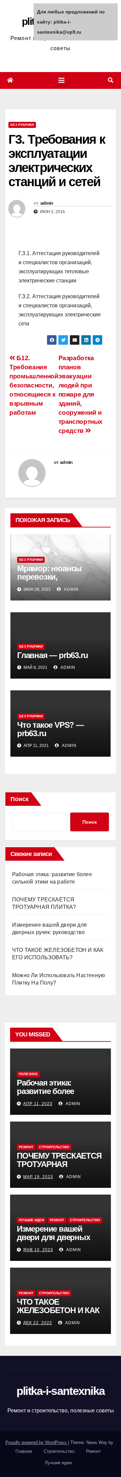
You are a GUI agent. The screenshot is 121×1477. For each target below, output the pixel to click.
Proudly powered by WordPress (36, 1442)
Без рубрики (22, 125)
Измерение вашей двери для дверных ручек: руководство (53, 1237)
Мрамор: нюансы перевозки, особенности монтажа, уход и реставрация (59, 581)
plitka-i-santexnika (60, 1390)
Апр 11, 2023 (37, 1103)
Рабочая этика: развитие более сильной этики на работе (49, 1095)
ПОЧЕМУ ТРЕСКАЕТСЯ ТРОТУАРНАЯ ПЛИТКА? (59, 1164)
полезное (28, 1074)
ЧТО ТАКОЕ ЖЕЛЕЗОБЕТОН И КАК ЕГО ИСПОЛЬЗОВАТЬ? (59, 1310)
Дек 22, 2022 (37, 1322)
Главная (23, 1451)
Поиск (19, 799)
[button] (110, 80)
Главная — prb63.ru (52, 655)
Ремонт (26, 1147)
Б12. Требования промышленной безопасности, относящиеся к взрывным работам (33, 385)
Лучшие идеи (31, 1220)
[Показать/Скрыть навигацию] (61, 80)
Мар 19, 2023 (38, 1176)
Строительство (54, 1147)
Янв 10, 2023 (38, 1249)
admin (46, 203)
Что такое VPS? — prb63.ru (50, 729)
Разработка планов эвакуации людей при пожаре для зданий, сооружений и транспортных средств (80, 394)
